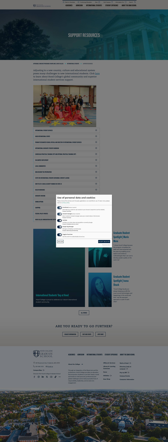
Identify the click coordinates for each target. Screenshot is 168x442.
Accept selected (104, 241)
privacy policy (65, 202)
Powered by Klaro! (106, 245)
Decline (60, 241)
